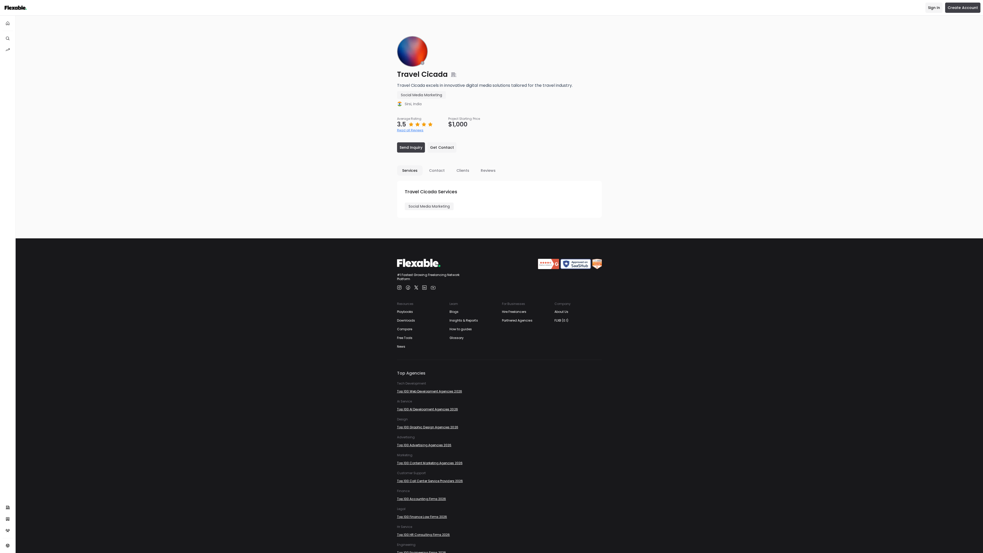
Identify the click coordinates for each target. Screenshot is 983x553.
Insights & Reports (464, 320)
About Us (561, 312)
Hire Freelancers (514, 312)
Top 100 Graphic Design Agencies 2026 (427, 427)
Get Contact (442, 147)
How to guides (461, 329)
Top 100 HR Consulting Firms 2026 (423, 535)
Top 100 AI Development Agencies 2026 (427, 409)
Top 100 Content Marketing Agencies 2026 (430, 463)
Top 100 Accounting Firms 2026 (421, 499)
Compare (404, 329)
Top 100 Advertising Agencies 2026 (424, 445)
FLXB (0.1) (561, 320)
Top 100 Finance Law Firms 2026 (422, 517)
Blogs (454, 312)
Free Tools (405, 338)
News (401, 346)
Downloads (406, 320)
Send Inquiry (411, 147)
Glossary (457, 338)
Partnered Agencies (517, 320)
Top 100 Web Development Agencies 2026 (429, 391)
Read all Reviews (410, 130)
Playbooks (405, 312)
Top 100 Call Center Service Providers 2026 (430, 481)
